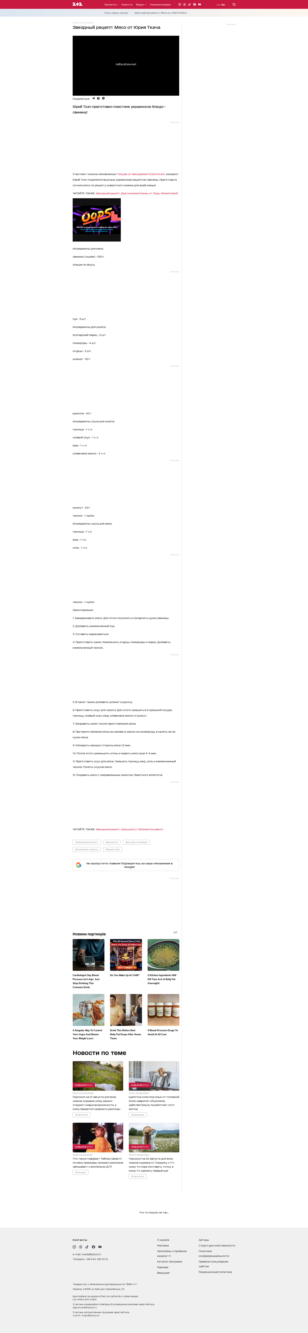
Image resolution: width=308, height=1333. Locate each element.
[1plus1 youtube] (100, 1247)
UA (218, 4)
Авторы (204, 1239)
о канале (163, 1239)
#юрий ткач (113, 849)
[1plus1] (77, 4)
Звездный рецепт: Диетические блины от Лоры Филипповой (137, 193)
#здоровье (137, 1114)
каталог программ (169, 1261)
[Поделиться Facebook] (98, 98)
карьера (162, 1266)
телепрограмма (160, 4)
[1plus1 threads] (80, 1247)
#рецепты (112, 842)
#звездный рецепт (86, 842)
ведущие (163, 1272)
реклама (163, 1245)
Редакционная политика (215, 1271)
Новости (127, 4)
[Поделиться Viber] (103, 98)
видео (140, 4)
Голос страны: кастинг (116, 13)
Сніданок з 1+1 (84, 1085)
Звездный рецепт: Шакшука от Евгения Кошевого (129, 829)
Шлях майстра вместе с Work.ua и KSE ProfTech (161, 13)
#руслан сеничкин (136, 842)
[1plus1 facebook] (93, 1247)
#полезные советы (86, 849)
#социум (80, 1172)
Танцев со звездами (141, 173)
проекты (110, 4)
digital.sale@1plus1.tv (85, 1307)
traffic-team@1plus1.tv (86, 1315)
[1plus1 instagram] (74, 1247)
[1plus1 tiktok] (87, 1247)
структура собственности (217, 1245)
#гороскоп (81, 1114)
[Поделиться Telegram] (93, 98)
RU (223, 4)
